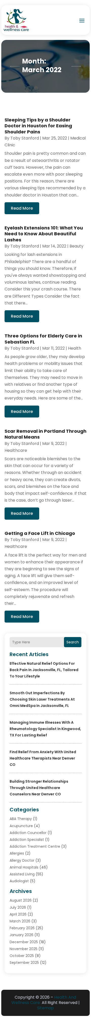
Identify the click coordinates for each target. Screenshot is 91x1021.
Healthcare (16, 450)
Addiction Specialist (27, 839)
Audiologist (19, 881)
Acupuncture (21, 825)
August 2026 (21, 900)
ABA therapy (21, 818)
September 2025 (24, 962)
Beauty (76, 246)
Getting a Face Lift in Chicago (40, 533)
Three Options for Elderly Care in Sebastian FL (43, 339)
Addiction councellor (28, 832)
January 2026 (21, 934)
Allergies (17, 853)
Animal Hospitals (24, 867)
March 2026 (20, 921)
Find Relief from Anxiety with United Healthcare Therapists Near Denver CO (43, 758)
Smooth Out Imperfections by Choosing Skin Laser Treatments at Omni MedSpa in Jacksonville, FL (42, 699)
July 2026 (18, 907)
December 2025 (24, 942)
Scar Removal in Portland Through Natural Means (45, 434)
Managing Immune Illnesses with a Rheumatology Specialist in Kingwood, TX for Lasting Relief (45, 729)
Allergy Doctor (22, 860)
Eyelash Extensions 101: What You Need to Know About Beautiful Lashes (44, 234)
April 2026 (18, 914)
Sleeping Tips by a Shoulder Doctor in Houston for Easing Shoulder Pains (38, 126)
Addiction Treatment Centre (35, 846)
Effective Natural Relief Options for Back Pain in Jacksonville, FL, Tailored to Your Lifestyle (44, 670)
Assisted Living (22, 874)
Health (74, 348)
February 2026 (22, 928)
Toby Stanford (24, 138)
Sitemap (45, 1008)
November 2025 (23, 948)
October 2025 (22, 955)
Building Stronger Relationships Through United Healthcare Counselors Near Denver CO (39, 788)
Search (72, 642)
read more (22, 208)
